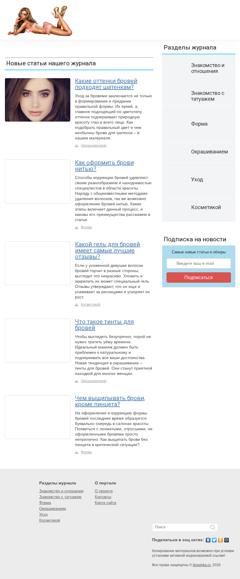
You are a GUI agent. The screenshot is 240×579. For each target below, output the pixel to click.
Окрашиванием (93, 146)
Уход (43, 514)
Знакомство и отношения (61, 491)
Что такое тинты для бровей (104, 324)
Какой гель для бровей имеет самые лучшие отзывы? (107, 250)
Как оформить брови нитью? (104, 165)
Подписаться (198, 277)
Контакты (103, 497)
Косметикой (90, 305)
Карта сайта (105, 503)
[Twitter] (214, 540)
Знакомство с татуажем (60, 497)
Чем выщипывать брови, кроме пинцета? (110, 401)
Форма (86, 227)
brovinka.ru (202, 565)
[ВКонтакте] (208, 540)
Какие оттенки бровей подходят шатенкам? (106, 83)
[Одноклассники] (220, 540)
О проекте (104, 491)
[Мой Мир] (227, 540)
